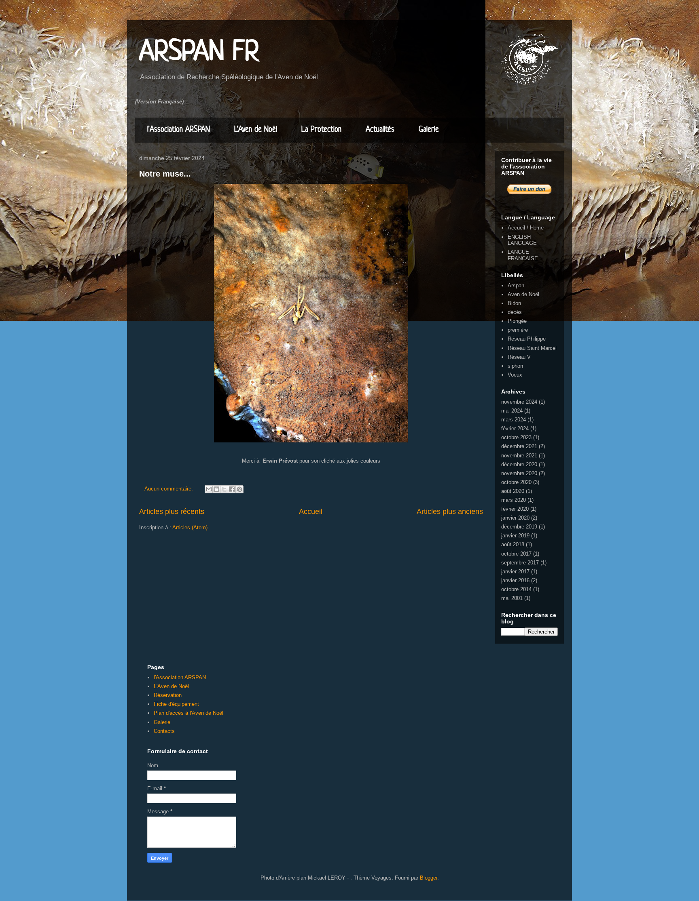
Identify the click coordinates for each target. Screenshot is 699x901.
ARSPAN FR (199, 52)
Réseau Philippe (527, 339)
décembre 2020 (519, 464)
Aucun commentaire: (169, 489)
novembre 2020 (519, 473)
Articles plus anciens (450, 511)
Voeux (515, 375)
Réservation (168, 695)
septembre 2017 (520, 563)
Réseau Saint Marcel (532, 348)
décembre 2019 (519, 527)
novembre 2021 (519, 456)
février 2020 (515, 509)
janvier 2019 (515, 536)
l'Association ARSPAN (178, 130)
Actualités (380, 130)
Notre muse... (165, 173)
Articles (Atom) (190, 527)
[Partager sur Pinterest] (239, 489)
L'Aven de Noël (255, 130)
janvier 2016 (515, 580)
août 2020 (512, 491)
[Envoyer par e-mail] (209, 489)
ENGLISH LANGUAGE (522, 240)
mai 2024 (512, 411)
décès (515, 312)
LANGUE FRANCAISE (523, 255)
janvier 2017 (515, 571)
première (518, 330)
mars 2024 (513, 420)
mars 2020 (513, 500)
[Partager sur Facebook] (232, 489)
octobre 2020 (516, 482)
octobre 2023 (516, 437)
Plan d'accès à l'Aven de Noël (188, 713)
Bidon (514, 303)
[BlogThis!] (216, 489)
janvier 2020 (515, 518)
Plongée (517, 321)
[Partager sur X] (224, 489)
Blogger (428, 878)
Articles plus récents (171, 511)
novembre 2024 (519, 402)
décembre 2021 (519, 446)
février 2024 (515, 428)
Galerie (429, 130)
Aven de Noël (523, 294)
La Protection (321, 130)
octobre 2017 (516, 554)
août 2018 (512, 544)
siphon (515, 366)
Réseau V (519, 357)
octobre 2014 (516, 589)
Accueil (310, 511)
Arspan (516, 285)
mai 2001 (512, 598)
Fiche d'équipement (176, 704)
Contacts (164, 731)
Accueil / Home (526, 228)
